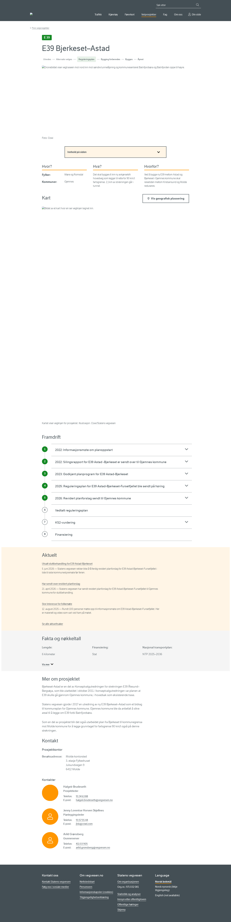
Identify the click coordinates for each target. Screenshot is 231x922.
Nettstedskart (87, 881)
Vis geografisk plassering (167, 198)
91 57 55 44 (82, 820)
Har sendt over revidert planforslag (61, 583)
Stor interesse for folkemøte (57, 603)
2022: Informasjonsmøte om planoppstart (84, 450)
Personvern (86, 886)
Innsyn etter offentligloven (131, 899)
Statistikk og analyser (129, 894)
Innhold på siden (76, 152)
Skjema (121, 909)
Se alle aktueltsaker (52, 623)
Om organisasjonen (128, 881)
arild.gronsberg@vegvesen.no (93, 847)
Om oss (178, 14)
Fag (165, 14)
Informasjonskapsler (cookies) (96, 892)
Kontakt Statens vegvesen (56, 881)
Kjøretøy (113, 14)
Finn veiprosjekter (40, 28)
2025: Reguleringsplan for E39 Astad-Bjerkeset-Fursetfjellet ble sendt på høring (110, 486)
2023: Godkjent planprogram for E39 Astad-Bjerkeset (91, 474)
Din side (196, 14)
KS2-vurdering (65, 522)
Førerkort (130, 14)
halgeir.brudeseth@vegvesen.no (94, 800)
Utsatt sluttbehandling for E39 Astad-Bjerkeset (67, 563)
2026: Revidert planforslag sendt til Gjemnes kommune (93, 498)
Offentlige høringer (127, 904)
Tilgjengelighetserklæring (94, 897)
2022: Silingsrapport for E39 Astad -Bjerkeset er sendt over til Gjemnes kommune (110, 462)
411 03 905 (82, 843)
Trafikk (98, 14)
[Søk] (197, 4)
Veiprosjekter (148, 14)
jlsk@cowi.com (84, 823)
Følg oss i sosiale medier (55, 886)
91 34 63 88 (82, 796)
